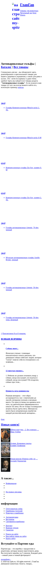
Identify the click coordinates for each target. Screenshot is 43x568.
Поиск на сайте (12, 534)
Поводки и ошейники (15, 513)
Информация (11, 483)
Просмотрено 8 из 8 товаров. (14, 333)
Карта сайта (10, 538)
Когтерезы (10, 519)
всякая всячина (11, 338)
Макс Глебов (15, 432)
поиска (21, 87)
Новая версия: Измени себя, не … (24, 459)
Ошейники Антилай (14, 511)
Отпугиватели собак (14, 509)
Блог (35, 13)
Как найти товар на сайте (16, 536)
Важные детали (12, 528)
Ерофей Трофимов (17, 446)
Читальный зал (26, 13)
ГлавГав (27, 5)
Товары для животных (29, 11)
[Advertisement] (21, 51)
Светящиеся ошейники (15, 521)
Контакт (9, 526)
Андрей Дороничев (18, 461)
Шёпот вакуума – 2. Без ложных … (24, 430)
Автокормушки (12, 517)
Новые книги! (10, 424)
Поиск (22, 15)
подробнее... (6, 559)
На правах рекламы (14, 492)
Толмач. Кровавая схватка (20, 443)
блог (3, 419)
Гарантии (9, 530)
